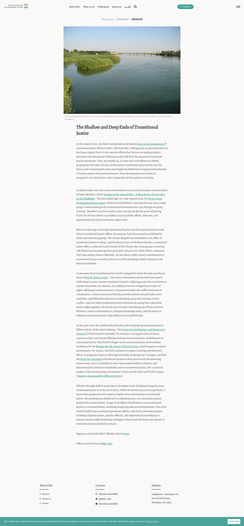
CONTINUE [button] (234, 521)
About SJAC (74, 6)
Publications (103, 6)
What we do (88, 6)
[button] (238, 7)
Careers (45, 503)
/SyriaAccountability (108, 493)
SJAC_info (106, 443)
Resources (116, 6)
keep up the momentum (150, 144)
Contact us (46, 498)
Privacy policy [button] (152, 521)
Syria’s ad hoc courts (96, 277)
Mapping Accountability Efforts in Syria (99, 376)
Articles (137, 19)
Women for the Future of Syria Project (117, 346)
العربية (128, 6)
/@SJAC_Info (104, 498)
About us (45, 494)
